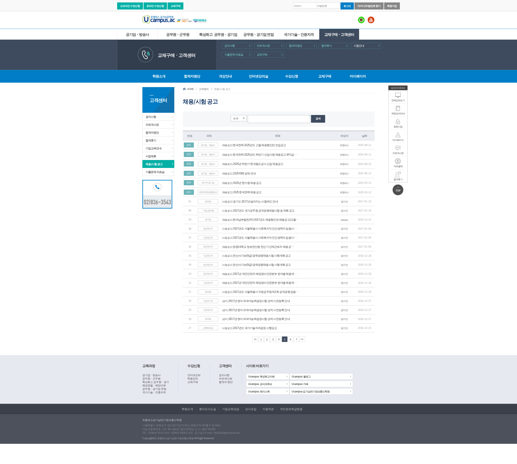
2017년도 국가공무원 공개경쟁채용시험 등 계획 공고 (263, 210)
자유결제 (398, 166)
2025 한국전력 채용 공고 (247, 192)
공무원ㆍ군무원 (177, 34)
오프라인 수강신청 (130, 6)
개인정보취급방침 (291, 409)
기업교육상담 (230, 409)
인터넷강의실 (258, 75)
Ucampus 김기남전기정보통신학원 (311, 391)
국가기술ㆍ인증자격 (299, 34)
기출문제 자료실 (233, 54)
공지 (225, 301)
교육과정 (148, 365)
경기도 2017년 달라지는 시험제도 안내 (255, 201)
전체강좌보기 (398, 100)
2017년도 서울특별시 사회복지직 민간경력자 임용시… (264, 228)
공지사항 (229, 45)
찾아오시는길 (207, 409)
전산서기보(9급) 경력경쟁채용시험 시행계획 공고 (262, 255)
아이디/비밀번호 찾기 (368, 6)
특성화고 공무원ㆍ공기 (155, 382)
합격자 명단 (226, 382)
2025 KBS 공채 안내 (244, 173)
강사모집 (250, 409)
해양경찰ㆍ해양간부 (154, 385)
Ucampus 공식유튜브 (260, 384)
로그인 (347, 6)
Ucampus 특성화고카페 (261, 376)
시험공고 (227, 201)
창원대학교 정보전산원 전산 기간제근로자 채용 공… (263, 247)
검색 (318, 118)
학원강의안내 (398, 113)
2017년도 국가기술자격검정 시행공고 (255, 328)
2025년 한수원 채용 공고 (247, 183)
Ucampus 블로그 (301, 376)
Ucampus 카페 (300, 384)
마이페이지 (398, 139)
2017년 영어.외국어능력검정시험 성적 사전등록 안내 (259, 301)
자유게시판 (263, 45)
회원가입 (392, 6)
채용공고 (227, 145)
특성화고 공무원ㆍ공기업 (218, 34)
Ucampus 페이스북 (259, 391)
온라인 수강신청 (155, 6)
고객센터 (204, 89)
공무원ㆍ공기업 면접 (258, 34)
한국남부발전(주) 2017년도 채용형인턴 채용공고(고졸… (265, 219)
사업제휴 (151, 156)
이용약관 (268, 409)
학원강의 (192, 378)
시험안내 (359, 45)
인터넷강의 (194, 375)
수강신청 (291, 75)
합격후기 (326, 45)
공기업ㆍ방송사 (137, 34)
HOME (190, 89)
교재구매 (175, 6)
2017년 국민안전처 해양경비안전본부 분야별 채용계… (264, 274)
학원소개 (158, 75)
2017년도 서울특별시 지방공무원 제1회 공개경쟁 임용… (265, 292)
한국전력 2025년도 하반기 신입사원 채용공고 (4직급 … (265, 154)
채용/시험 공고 (154, 164)
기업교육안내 (153, 148)
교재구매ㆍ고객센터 (339, 34)
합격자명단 (295, 45)
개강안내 (225, 75)
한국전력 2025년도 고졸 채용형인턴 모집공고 (259, 145)
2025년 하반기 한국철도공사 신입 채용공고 (258, 164)
